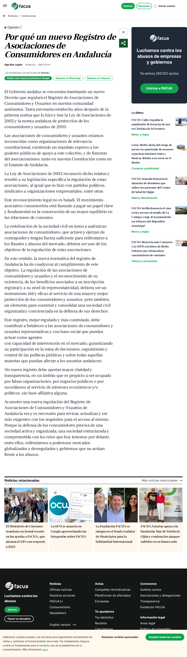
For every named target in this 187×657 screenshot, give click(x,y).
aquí (45, 649)
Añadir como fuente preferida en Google (28, 78)
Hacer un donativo (19, 618)
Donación (144, 5)
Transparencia (150, 601)
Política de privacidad (155, 629)
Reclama (101, 623)
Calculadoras (104, 629)
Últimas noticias (61, 589)
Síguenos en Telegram (98, 78)
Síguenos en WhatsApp (68, 78)
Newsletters (58, 613)
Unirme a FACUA (159, 88)
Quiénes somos (150, 589)
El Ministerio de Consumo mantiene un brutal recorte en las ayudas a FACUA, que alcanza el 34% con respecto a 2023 (25, 536)
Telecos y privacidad (144, 261)
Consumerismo (60, 607)
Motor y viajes (140, 134)
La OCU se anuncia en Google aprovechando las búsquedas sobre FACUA (68, 531)
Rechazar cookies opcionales (120, 637)
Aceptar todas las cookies (165, 637)
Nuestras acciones (62, 595)
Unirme (128, 5)
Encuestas (102, 601)
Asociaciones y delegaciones (160, 595)
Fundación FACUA (152, 607)
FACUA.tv (56, 601)
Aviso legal (147, 623)
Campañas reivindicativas (112, 589)
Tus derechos (104, 617)
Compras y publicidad (145, 168)
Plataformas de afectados (113, 595)
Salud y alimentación (144, 197)
